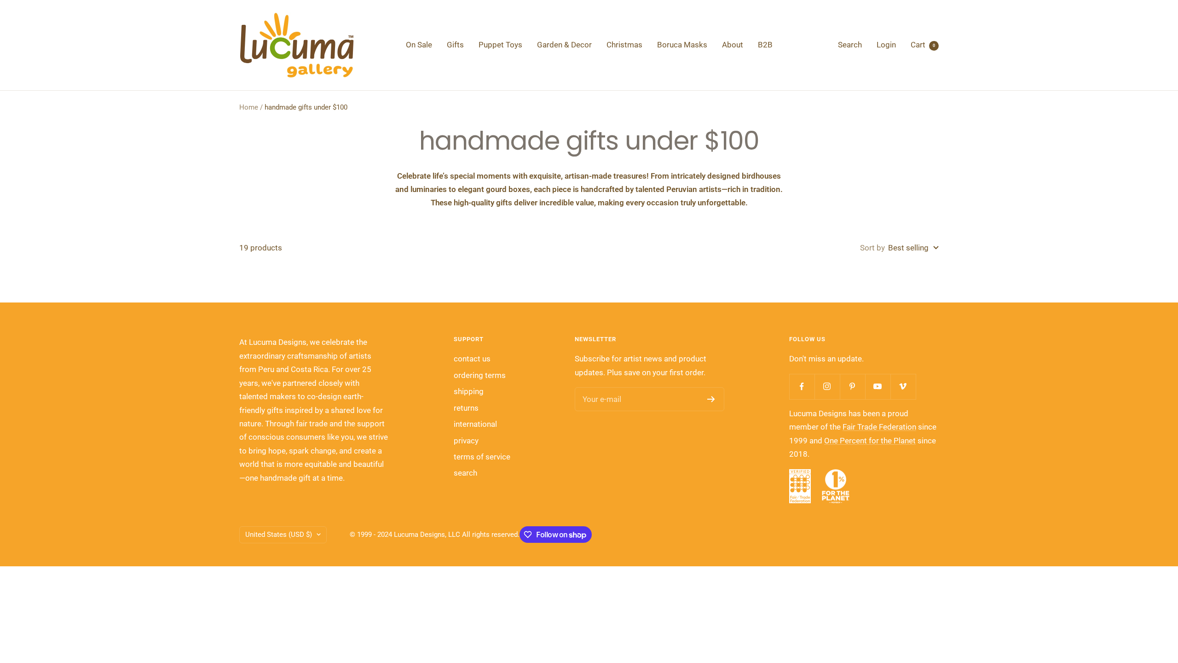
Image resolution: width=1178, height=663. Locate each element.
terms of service (482, 456)
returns (466, 408)
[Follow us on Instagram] (827, 386)
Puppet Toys (500, 44)
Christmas (624, 44)
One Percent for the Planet (870, 440)
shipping (469, 391)
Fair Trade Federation (879, 426)
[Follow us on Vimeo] (903, 386)
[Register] (711, 399)
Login (886, 44)
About (732, 44)
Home (248, 107)
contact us (472, 358)
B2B (765, 44)
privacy (466, 440)
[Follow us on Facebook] (801, 386)
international (475, 424)
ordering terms (480, 375)
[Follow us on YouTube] (877, 386)
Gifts (455, 44)
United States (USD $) (278, 534)
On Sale (419, 44)
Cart (923, 44)
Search (850, 44)
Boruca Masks (682, 44)
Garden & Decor (564, 44)
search (465, 472)
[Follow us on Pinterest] (852, 386)
